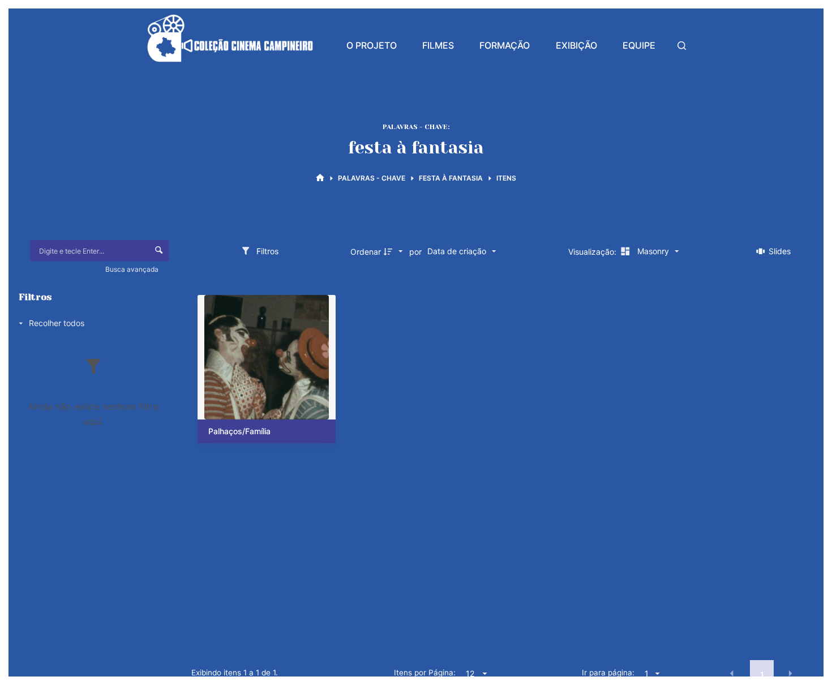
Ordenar (365, 251)
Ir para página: (608, 672)
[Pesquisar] (681, 45)
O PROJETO (371, 45)
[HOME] (320, 178)
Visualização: (593, 251)
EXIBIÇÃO (576, 45)
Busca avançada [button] (132, 269)
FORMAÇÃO (504, 45)
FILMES (438, 45)
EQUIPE (639, 45)
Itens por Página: (425, 672)
